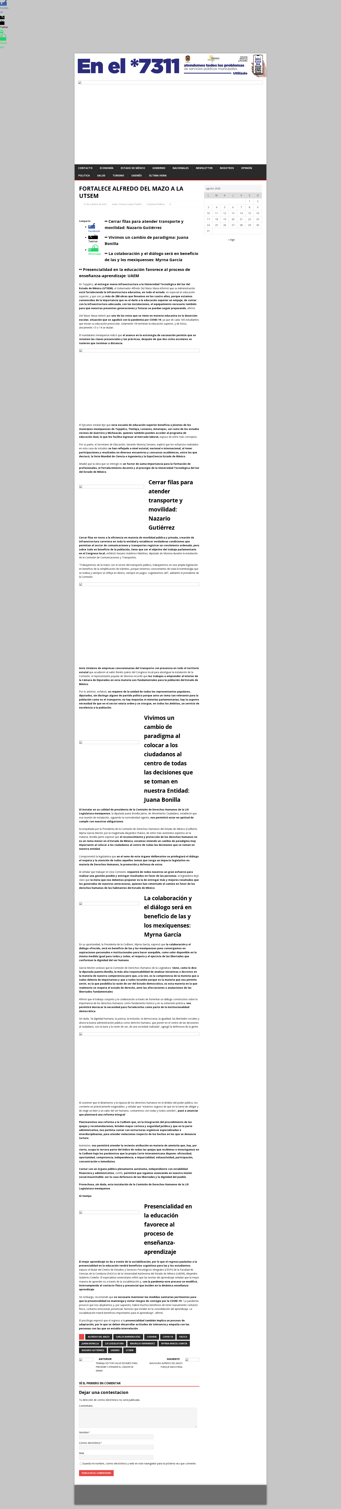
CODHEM (151, 1336)
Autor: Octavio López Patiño (127, 204)
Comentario (86, 1405)
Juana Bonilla (90, 1343)
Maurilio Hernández (142, 1343)
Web (81, 1453)
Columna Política (155, 204)
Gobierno (158, 168)
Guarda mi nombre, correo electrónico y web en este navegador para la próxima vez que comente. (139, 1463)
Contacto (85, 168)
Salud (101, 175)
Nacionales (181, 168)
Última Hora (158, 175)
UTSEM (129, 1350)
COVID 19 (168, 1336)
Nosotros (227, 168)
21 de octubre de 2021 (95, 204)
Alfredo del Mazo (99, 1336)
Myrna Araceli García (174, 1343)
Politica (84, 175)
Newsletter (204, 168)
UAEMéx (136, 175)
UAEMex (115, 1350)
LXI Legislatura (114, 1343)
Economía (106, 168)
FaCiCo (183, 1336)
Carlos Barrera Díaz (128, 1336)
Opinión (246, 168)
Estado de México (133, 168)
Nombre (84, 1432)
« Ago (231, 239)
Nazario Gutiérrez (93, 1350)
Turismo (118, 175)
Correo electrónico (90, 1443)
